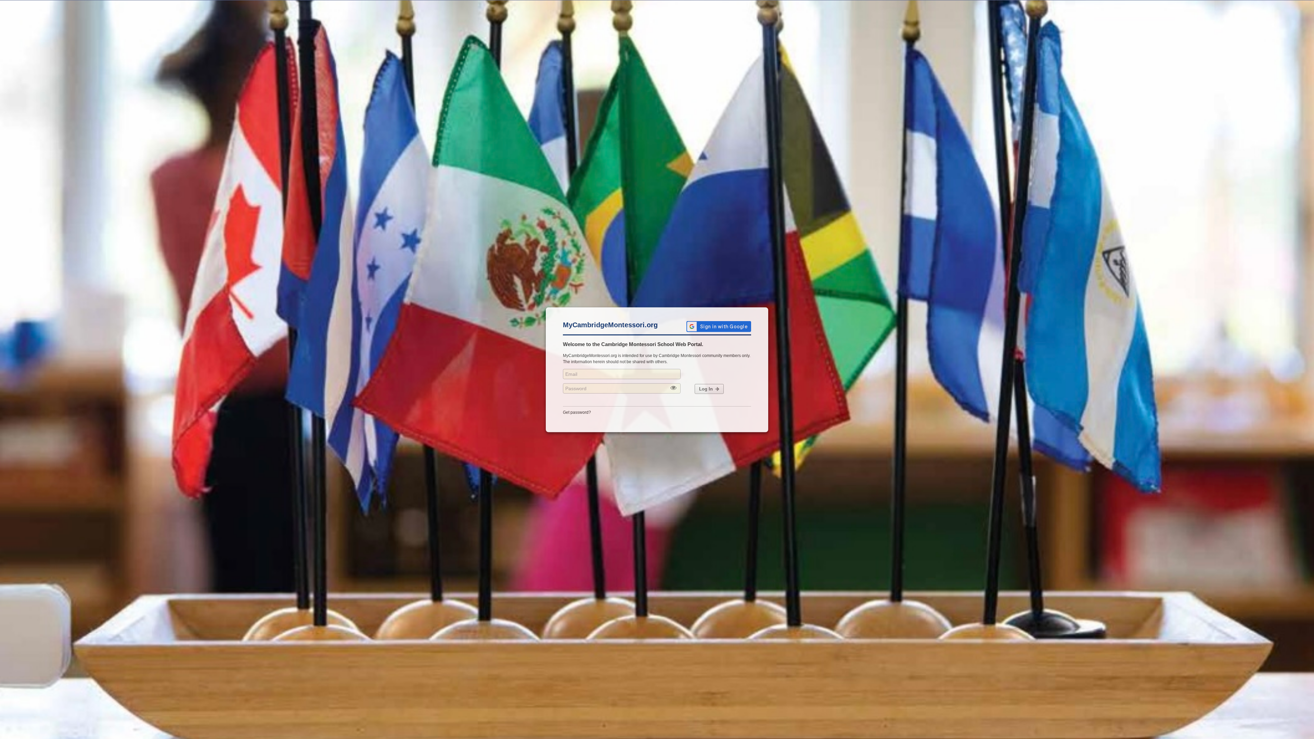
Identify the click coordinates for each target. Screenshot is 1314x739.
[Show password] (673, 388)
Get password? (577, 412)
